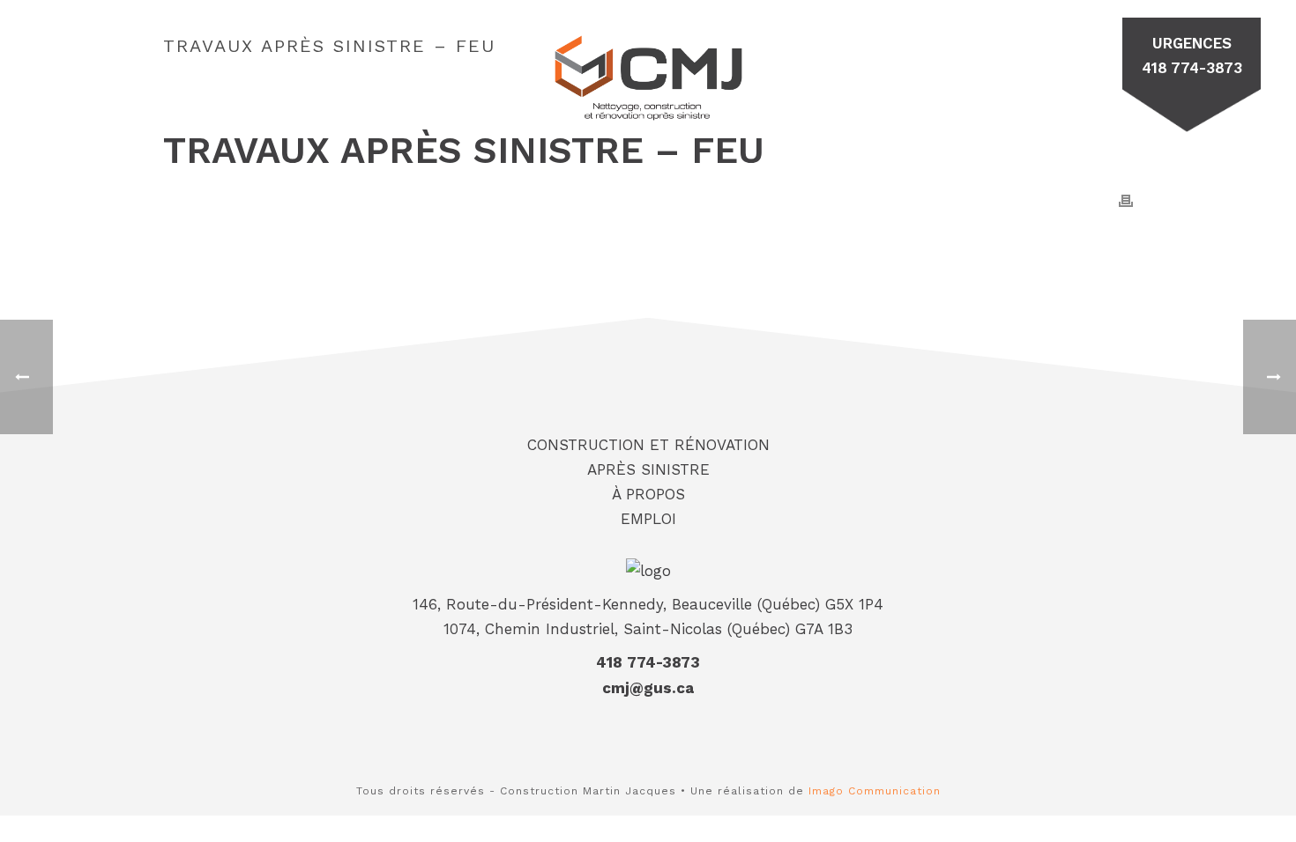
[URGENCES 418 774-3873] (1122, 49)
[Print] (1126, 200)
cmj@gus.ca (648, 688)
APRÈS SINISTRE (425, 57)
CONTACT (958, 57)
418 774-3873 (648, 662)
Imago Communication (874, 791)
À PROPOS (849, 57)
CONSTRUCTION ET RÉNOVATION (269, 66)
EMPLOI (1059, 57)
